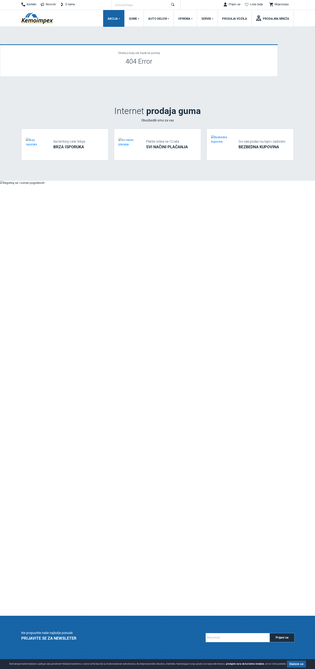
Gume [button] (133, 18)
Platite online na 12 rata (167, 144)
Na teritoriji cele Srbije (69, 144)
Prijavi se (282, 637)
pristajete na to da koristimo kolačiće (245, 664)
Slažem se (296, 664)
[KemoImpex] (37, 18)
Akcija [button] (113, 18)
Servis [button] (206, 18)
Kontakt (31, 4)
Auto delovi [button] (157, 18)
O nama (70, 4)
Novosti (51, 4)
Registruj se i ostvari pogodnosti (46, 416)
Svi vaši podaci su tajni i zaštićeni (262, 144)
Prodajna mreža (276, 18)
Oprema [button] (184, 18)
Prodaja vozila (234, 18)
